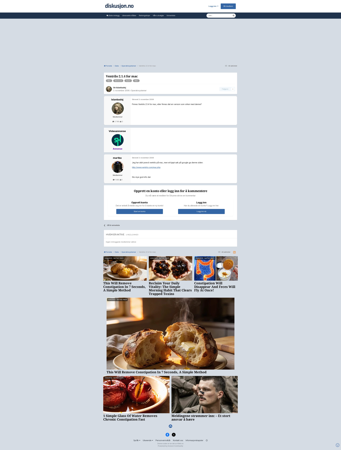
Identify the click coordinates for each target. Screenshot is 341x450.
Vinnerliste (171, 15)
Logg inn (213, 6)
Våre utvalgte (158, 15)
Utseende (147, 440)
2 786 (117, 121)
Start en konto (139, 211)
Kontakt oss (178, 440)
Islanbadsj (121, 87)
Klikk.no (180, 444)
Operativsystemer (139, 90)
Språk (136, 440)
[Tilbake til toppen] (170, 426)
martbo (117, 157)
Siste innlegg (113, 15)
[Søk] (234, 15)
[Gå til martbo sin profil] (118, 167)
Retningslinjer (144, 15)
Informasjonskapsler (194, 440)
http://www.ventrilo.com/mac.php (146, 167)
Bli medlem (228, 6)
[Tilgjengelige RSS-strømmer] (234, 252)
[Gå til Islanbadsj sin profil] (109, 89)
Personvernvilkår (163, 440)
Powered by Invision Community (170, 446)
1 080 (117, 180)
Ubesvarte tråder (129, 15)
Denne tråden (223, 16)
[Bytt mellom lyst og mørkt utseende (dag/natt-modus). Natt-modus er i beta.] (207, 440)
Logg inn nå (201, 211)
